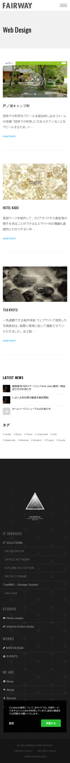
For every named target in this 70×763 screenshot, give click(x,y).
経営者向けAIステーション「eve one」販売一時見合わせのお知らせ (38, 387)
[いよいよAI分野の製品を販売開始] (6, 400)
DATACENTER (14, 551)
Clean (29, 434)
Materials (10, 440)
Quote (61, 440)
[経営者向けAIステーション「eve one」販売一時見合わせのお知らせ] (6, 388)
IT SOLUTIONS (13, 543)
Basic (19, 434)
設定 (11, 723)
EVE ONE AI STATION (19, 568)
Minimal (24, 440)
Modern (37, 440)
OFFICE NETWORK (17, 559)
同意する (51, 723)
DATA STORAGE (16, 576)
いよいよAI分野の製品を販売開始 (30, 397)
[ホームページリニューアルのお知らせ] (6, 411)
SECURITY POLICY (47, 751)
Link (54, 434)
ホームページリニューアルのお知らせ (31, 409)
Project (50, 440)
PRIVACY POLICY (23, 751)
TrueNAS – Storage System (20, 585)
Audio (8, 434)
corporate (42, 434)
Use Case (11, 593)
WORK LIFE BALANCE (35, 756)
